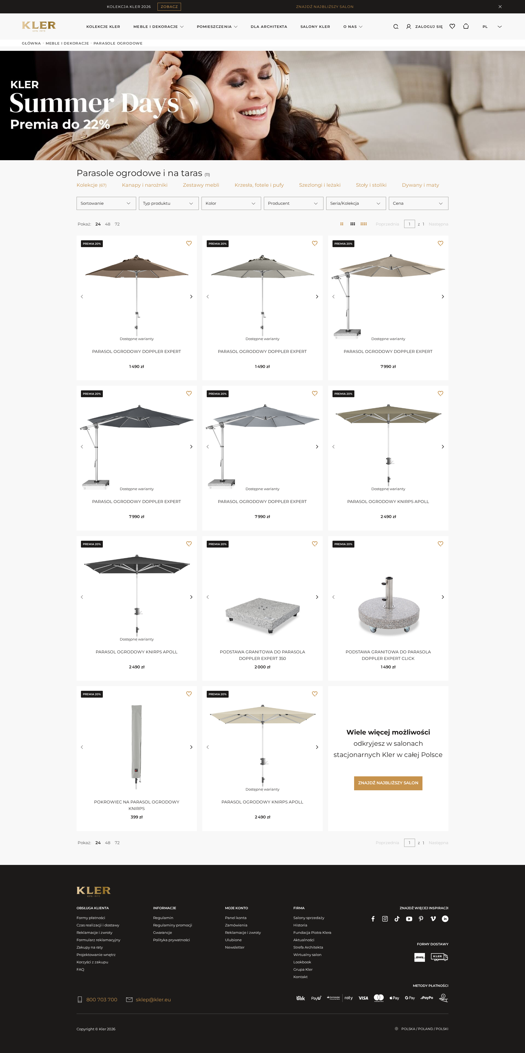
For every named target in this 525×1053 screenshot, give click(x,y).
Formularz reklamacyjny (98, 940)
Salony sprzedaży (308, 917)
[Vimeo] (433, 918)
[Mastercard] (379, 998)
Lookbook (302, 962)
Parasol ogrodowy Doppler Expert (136, 351)
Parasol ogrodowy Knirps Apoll (388, 501)
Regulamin (163, 917)
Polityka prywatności (171, 940)
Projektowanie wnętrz (96, 954)
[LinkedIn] (445, 918)
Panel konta (236, 917)
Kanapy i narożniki (145, 185)
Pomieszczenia (214, 26)
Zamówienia (236, 925)
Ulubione (233, 940)
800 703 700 (101, 1000)
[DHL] (419, 957)
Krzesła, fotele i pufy (259, 185)
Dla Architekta (269, 26)
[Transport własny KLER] (439, 957)
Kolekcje (92, 185)
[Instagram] (385, 918)
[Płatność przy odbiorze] (443, 998)
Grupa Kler (303, 969)
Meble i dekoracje (155, 26)
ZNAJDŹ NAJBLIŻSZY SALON (325, 6)
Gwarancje (162, 932)
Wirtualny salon (307, 954)
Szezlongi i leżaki (320, 185)
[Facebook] (373, 918)
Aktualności (303, 940)
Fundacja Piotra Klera (312, 932)
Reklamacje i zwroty (94, 932)
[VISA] (363, 998)
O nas (350, 26)
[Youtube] (409, 918)
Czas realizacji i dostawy (98, 925)
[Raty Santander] (340, 998)
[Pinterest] (421, 918)
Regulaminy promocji (172, 925)
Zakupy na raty (90, 947)
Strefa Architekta (308, 947)
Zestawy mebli (201, 185)
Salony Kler (315, 26)
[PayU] (316, 998)
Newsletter (234, 947)
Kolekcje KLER (103, 26)
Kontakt (300, 977)
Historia (300, 925)
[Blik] (301, 998)
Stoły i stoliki (371, 185)
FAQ (80, 969)
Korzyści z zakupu (92, 962)
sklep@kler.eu (153, 1000)
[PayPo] (427, 998)
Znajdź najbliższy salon (388, 782)
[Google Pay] (410, 998)
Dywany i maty (420, 185)
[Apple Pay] (394, 998)
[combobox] (489, 26)
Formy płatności (91, 917)
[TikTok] (397, 918)
